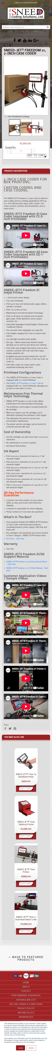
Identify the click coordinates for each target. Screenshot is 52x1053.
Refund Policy (26, 1013)
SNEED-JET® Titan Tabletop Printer (26, 823)
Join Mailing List (26, 1000)
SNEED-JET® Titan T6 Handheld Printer (26, 775)
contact (26, 991)
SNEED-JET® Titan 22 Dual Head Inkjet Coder (26, 918)
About (26, 987)
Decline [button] (31, 1048)
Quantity (10, 148)
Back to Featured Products (27, 958)
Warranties (26, 1017)
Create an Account (29, 3)
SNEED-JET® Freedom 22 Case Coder (25, 383)
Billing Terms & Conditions (26, 1004)
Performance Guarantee (26, 995)
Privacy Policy (26, 1008)
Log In (17, 3)
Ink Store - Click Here (15, 539)
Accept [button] (20, 1048)
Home (26, 983)
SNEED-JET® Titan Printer (26, 870)
